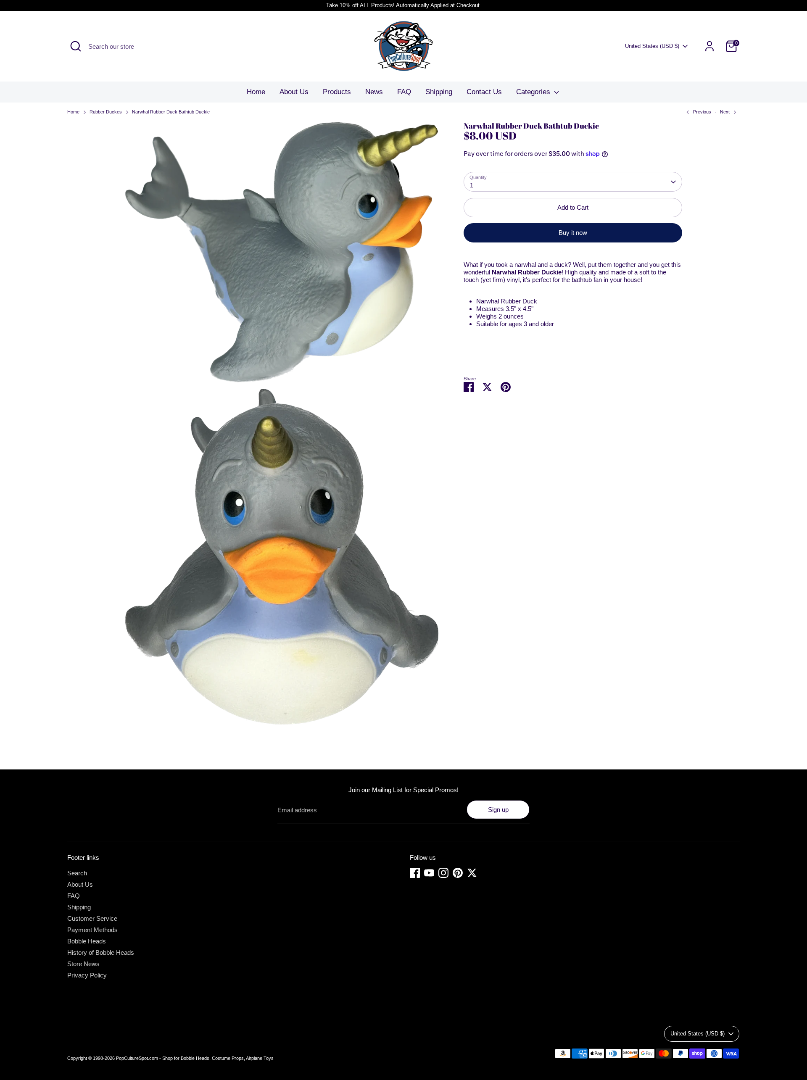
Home (256, 92)
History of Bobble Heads (100, 952)
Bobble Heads (86, 941)
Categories (534, 92)
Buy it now (573, 233)
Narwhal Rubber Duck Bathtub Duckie (171, 111)
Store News (83, 963)
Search (77, 873)
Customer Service (92, 918)
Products (337, 92)
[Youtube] (429, 873)
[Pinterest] (458, 873)
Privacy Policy (87, 975)
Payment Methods (92, 929)
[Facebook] (415, 873)
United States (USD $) (652, 46)
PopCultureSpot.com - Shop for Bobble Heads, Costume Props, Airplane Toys (195, 1058)
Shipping (438, 92)
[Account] (709, 46)
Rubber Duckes (106, 111)
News (374, 92)
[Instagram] (443, 873)
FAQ (404, 92)
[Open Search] (75, 46)
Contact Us (484, 92)
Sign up (498, 809)
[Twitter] (472, 873)
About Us (294, 92)
